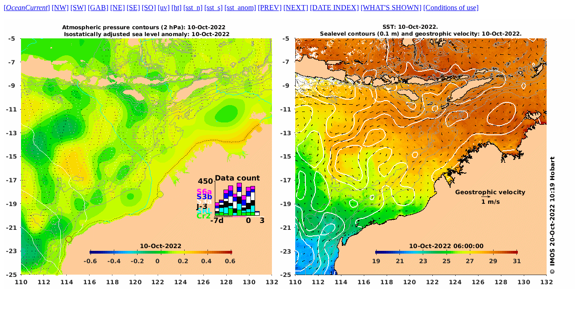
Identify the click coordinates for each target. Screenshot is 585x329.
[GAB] (98, 7)
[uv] (164, 7)
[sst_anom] (240, 7)
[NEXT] (295, 7)
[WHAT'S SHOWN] (391, 7)
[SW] (78, 7)
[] (27, 7)
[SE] (133, 7)
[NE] (117, 7)
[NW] (60, 7)
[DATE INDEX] (334, 7)
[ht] (176, 7)
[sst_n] (192, 7)
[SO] (149, 7)
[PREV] (270, 7)
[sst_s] (213, 7)
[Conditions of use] (451, 7)
